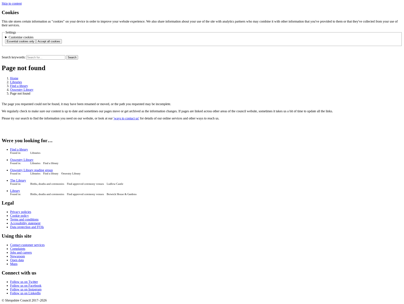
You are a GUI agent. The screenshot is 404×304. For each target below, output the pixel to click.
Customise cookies (21, 37)
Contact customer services (27, 245)
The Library (18, 180)
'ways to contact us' (126, 118)
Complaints (17, 248)
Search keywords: (13, 57)
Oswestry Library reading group (31, 170)
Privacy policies (20, 212)
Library (15, 191)
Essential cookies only (20, 41)
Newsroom (17, 256)
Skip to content (12, 3)
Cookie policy (19, 215)
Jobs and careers (21, 252)
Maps (13, 264)
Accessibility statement (25, 223)
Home (14, 78)
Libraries (16, 82)
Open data (17, 260)
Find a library (19, 86)
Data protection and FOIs (27, 227)
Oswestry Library (21, 89)
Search (72, 57)
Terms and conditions (24, 219)
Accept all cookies (49, 41)
